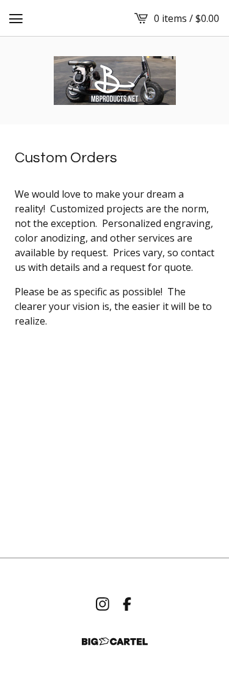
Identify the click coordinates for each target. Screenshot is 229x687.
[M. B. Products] (115, 80)
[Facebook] (127, 604)
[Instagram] (102, 604)
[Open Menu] (16, 18)
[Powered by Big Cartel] (115, 641)
